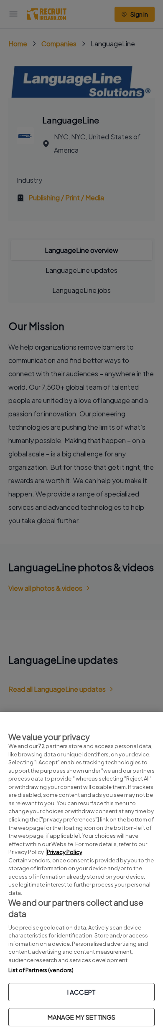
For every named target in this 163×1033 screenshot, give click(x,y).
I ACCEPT (81, 992)
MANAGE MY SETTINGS (82, 1017)
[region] (81, 872)
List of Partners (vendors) (41, 970)
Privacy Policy (64, 852)
